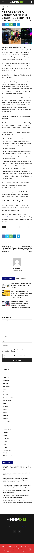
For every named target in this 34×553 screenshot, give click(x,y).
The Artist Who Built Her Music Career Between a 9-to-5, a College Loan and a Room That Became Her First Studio (17, 501)
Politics (5, 424)
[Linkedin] (14, 24)
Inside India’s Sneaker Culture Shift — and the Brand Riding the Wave (16, 473)
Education (6, 392)
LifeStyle (5, 415)
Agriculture (6, 377)
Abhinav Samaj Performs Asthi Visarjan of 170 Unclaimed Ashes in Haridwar (9, 248)
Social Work (6, 438)
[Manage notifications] (30, 549)
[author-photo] (17, 265)
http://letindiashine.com (17, 270)
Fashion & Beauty (7, 397)
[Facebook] (3, 24)
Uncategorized (7, 450)
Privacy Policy (28, 546)
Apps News (6, 380)
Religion (5, 432)
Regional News (7, 429)
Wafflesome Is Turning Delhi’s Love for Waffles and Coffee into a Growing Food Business (16, 496)
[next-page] (5, 312)
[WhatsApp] (11, 24)
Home (3, 6)
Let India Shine (7, 20)
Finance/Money (7, 400)
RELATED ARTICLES (8, 278)
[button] (2, 2)
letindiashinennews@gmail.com (20, 527)
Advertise (10, 546)
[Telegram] (18, 24)
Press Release (7, 426)
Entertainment (7, 394)
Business (5, 389)
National (5, 418)
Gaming (5, 409)
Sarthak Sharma (12, 229)
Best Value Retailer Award (12, 227)
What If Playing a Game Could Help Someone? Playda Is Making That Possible (21, 285)
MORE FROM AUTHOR (22, 278)
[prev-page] (3, 312)
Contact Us (16, 546)
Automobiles (6, 386)
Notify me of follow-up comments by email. (14, 355)
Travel (5, 447)
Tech (7, 6)
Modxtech (4, 229)
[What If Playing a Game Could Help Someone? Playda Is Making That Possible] (6, 285)
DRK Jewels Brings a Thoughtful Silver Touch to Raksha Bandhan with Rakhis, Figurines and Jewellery (17, 486)
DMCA (21, 546)
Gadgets (5, 406)
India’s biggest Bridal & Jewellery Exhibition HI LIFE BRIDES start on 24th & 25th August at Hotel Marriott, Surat (17, 467)
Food (4, 403)
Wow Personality (7, 456)
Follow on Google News (17, 548)
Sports (5, 441)
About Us (4, 546)
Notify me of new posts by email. (11, 357)
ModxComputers (24, 227)
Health (5, 412)
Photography (6, 421)
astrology (5, 383)
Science (5, 435)
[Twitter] (7, 24)
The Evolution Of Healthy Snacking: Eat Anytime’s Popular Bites (25, 248)
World (5, 453)
